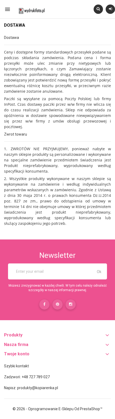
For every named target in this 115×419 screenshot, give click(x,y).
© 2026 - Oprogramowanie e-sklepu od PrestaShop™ (57, 409)
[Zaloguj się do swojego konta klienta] (110, 9)
